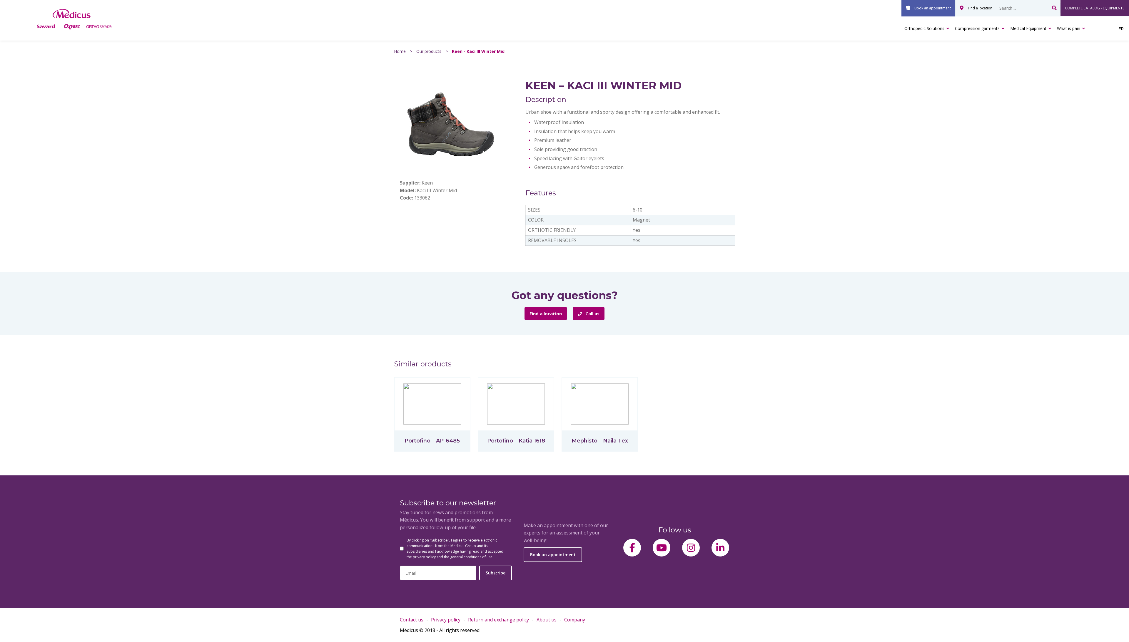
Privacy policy (445, 619)
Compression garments (977, 28)
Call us (591, 313)
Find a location (980, 8)
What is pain (1068, 28)
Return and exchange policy (498, 619)
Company (574, 619)
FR (1121, 28)
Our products (428, 51)
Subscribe (495, 573)
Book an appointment (932, 8)
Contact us (411, 619)
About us (547, 619)
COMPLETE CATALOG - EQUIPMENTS (1094, 8)
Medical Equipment (1028, 28)
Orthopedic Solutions (924, 28)
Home (400, 51)
